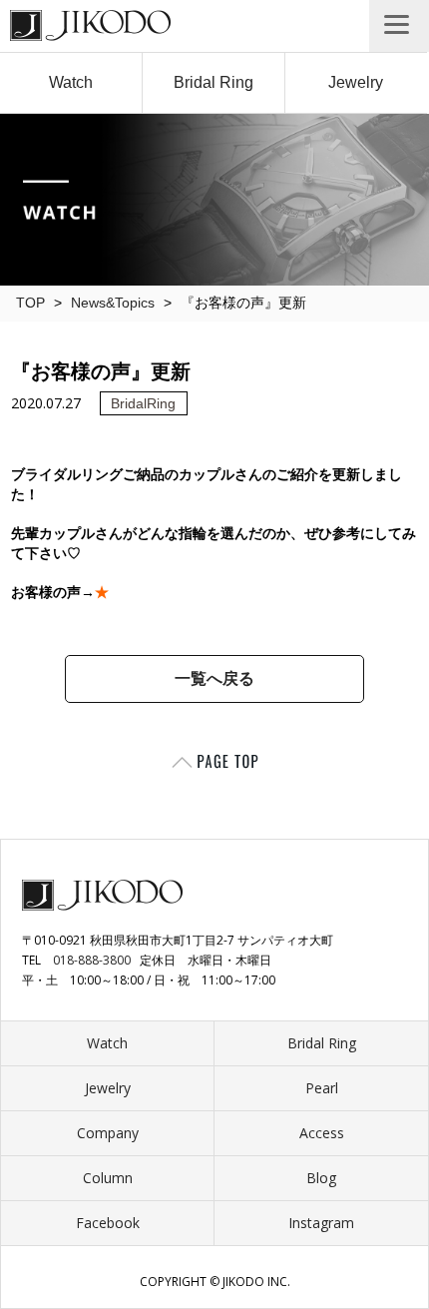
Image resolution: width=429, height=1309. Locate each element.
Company (108, 1132)
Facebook (108, 1222)
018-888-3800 (92, 960)
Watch (71, 82)
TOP (30, 303)
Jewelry (355, 82)
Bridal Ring (213, 82)
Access (321, 1132)
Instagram (321, 1222)
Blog (321, 1177)
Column (108, 1177)
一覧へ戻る (214, 678)
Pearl (321, 1087)
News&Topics (113, 303)
